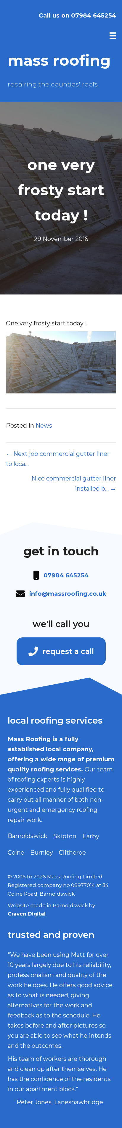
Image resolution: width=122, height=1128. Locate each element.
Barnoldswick (27, 835)
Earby (90, 836)
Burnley (41, 852)
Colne (16, 852)
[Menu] (113, 35)
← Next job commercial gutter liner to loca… (58, 458)
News (44, 425)
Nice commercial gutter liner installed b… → (73, 483)
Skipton (64, 836)
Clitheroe (72, 852)
